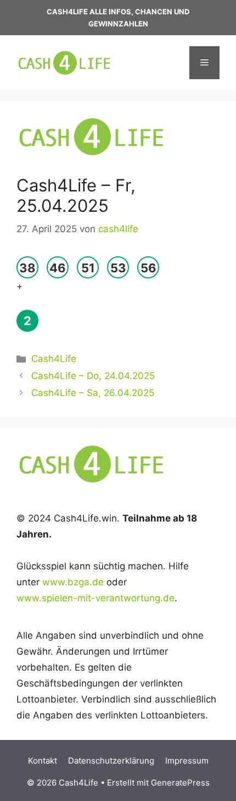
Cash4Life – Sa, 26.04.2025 (92, 392)
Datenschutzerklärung (111, 760)
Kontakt (42, 760)
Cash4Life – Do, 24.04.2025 (93, 375)
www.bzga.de (73, 582)
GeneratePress (180, 782)
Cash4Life (53, 358)
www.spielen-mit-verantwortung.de (95, 598)
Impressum (187, 760)
